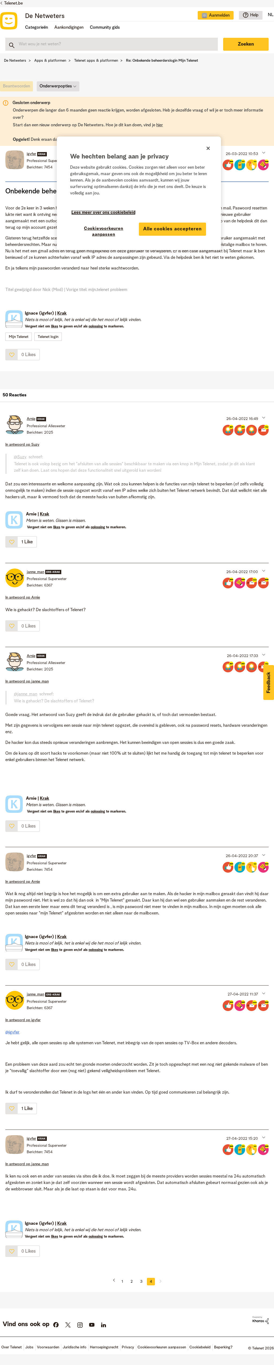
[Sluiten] (208, 148)
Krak (62, 313)
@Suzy (20, 457)
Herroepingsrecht (104, 1347)
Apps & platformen (50, 60)
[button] (263, 152)
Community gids (105, 27)
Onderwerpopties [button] (56, 86)
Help (254, 15)
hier (159, 125)
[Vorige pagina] (116, 1281)
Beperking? (223, 1347)
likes (54, 326)
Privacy (128, 1347)
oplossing (96, 326)
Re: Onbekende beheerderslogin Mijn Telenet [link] (162, 60)
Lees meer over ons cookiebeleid (103, 213)
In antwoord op (22, 445)
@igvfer (12, 1032)
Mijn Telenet (18, 337)
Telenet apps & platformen (96, 60)
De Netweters (44, 16)
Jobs (29, 1347)
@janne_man (25, 694)
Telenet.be (13, 3)
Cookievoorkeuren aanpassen (103, 232)
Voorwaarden (48, 1347)
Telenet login (48, 337)
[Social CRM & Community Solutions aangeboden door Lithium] (261, 1320)
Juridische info (74, 1347)
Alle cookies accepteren (172, 229)
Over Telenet (11, 1347)
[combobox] (111, 44)
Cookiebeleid (200, 1347)
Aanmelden (219, 15)
